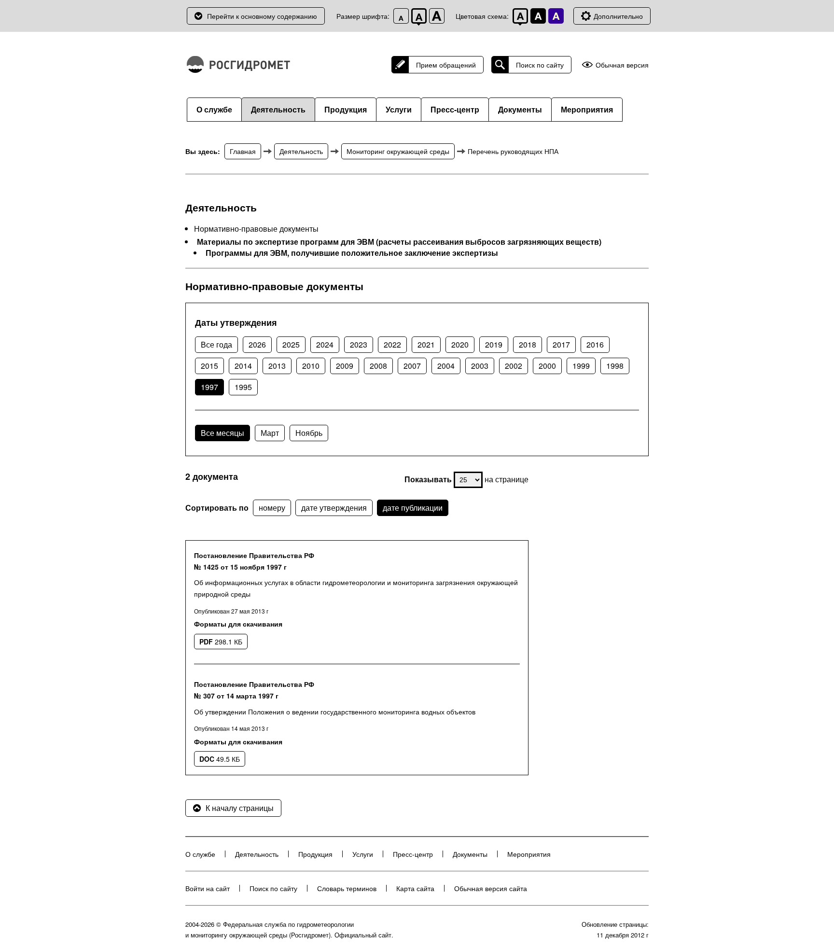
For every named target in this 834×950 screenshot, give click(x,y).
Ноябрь (308, 432)
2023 (358, 344)
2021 (426, 344)
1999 (581, 365)
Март (270, 432)
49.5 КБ (219, 759)
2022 (392, 344)
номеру (272, 507)
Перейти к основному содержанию (262, 16)
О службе (214, 109)
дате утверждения (334, 507)
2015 (209, 365)
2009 (344, 365)
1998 (615, 365)
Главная (243, 151)
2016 (595, 344)
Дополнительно (618, 16)
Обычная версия (622, 65)
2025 (291, 344)
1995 (243, 386)
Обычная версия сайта (490, 888)
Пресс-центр (455, 109)
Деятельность (278, 109)
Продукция (345, 109)
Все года (216, 344)
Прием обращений (446, 65)
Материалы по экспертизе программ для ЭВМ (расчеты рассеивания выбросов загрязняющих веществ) (399, 242)
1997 (209, 386)
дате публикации (413, 507)
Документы (520, 109)
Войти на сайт (207, 888)
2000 (547, 365)
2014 (243, 365)
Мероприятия (587, 109)
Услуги (399, 109)
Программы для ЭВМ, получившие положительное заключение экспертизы (352, 253)
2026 (257, 344)
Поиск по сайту (540, 65)
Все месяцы (222, 432)
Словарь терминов (346, 888)
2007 (412, 365)
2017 (561, 344)
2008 (378, 365)
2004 (446, 365)
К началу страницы (240, 807)
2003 (479, 365)
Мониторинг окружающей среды (398, 151)
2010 (311, 365)
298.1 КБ (220, 641)
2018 (527, 344)
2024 (325, 344)
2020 (460, 344)
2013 (277, 365)
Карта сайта (415, 888)
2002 (513, 365)
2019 (493, 344)
